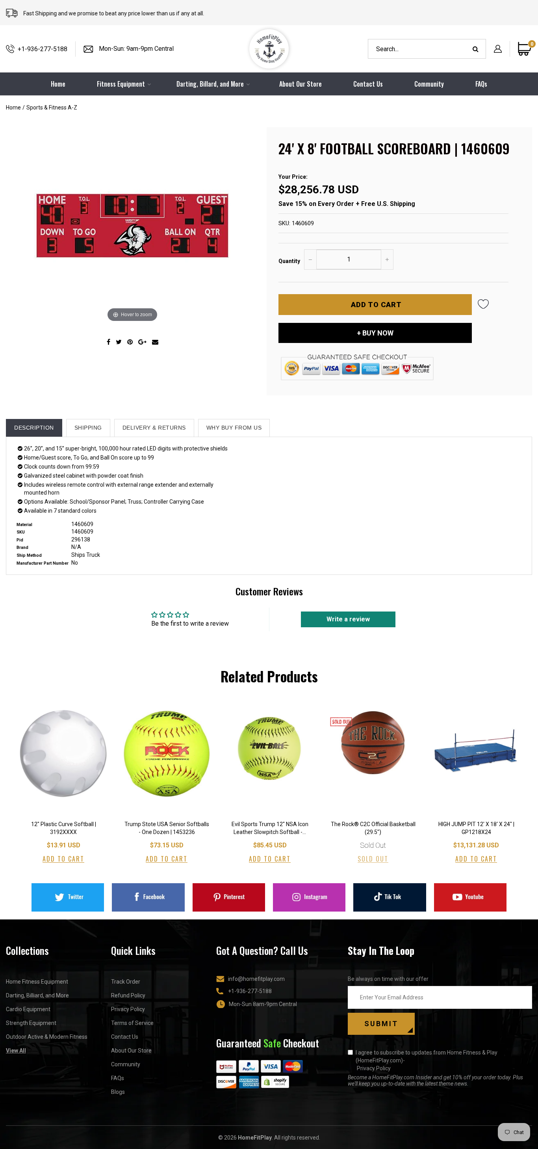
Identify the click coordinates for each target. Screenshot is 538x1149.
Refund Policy (128, 995)
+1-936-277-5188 (42, 49)
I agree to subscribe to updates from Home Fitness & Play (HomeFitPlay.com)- (426, 1060)
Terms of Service (132, 1023)
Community (429, 84)
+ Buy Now (375, 333)
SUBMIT (381, 1023)
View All (16, 1050)
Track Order (125, 982)
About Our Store (300, 84)
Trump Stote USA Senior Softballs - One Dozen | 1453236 (166, 828)
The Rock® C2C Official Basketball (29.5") (373, 828)
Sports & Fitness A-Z (51, 107)
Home (13, 107)
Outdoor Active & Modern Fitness (46, 1037)
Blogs (118, 1092)
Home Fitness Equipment (37, 982)
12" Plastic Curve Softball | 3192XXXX (63, 828)
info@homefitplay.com (256, 979)
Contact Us (368, 84)
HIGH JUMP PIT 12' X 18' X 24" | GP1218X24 (476, 828)
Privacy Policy (128, 1009)
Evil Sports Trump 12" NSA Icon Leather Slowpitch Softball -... (270, 828)
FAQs (481, 84)
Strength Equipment (31, 1023)
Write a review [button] (348, 619)
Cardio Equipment (28, 1009)
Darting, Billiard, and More (37, 995)
